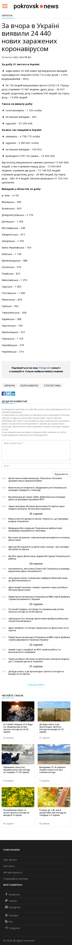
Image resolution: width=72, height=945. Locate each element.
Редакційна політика (15, 878)
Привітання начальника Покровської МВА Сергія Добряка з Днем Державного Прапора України (39, 638)
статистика (52, 385)
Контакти (9, 866)
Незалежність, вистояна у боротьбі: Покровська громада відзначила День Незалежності (38, 569)
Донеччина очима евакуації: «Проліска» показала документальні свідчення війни (35, 479)
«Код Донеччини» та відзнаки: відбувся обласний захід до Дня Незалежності (37, 579)
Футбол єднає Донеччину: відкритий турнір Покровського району (39, 557)
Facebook (14, 894)
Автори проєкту (12, 872)
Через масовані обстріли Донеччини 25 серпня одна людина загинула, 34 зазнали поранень (36, 507)
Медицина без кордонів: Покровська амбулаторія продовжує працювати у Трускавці (35, 529)
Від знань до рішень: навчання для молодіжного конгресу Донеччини (39, 538)
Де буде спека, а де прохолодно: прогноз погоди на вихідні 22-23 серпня (36, 672)
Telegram (45, 367)
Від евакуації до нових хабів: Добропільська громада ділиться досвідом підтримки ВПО (36, 498)
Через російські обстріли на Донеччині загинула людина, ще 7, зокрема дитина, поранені (38, 660)
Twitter (13, 900)
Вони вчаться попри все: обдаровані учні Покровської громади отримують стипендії (37, 488)
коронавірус (29, 385)
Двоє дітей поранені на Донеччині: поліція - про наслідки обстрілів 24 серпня (38, 548)
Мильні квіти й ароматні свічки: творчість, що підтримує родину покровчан (38, 520)
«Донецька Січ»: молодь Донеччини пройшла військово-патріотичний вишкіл (38, 619)
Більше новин (36, 684)
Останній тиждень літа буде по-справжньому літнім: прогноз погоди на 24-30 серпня (36, 610)
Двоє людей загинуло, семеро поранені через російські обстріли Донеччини (38, 588)
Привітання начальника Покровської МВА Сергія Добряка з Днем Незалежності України (39, 597)
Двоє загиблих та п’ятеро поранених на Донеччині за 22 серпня (38, 629)
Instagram (14, 907)
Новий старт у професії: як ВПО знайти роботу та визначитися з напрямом (34, 650)
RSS (11, 921)
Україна (7, 15)
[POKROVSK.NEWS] (36, 5)
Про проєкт (10, 859)
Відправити (61, 474)
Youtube (13, 915)
